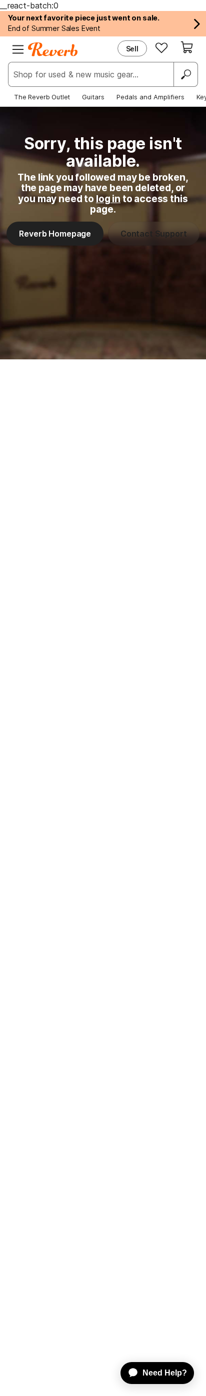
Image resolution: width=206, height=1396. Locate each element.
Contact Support (153, 234)
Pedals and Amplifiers (150, 97)
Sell (132, 48)
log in (108, 199)
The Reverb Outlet (42, 97)
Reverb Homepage (55, 234)
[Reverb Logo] (53, 49)
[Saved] (161, 47)
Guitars (93, 97)
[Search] (186, 74)
